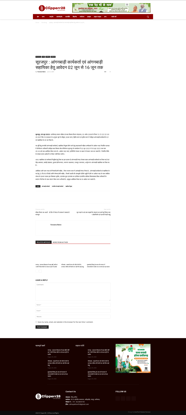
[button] (147, 16)
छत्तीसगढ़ (48, 57)
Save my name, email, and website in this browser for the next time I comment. (65, 322)
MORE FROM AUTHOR (60, 242)
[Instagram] (123, 398)
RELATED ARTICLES (43, 242)
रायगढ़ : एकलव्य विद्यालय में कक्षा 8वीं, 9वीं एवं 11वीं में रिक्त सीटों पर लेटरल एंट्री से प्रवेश (58, 352)
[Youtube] (134, 398)
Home (37, 22)
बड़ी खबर (53, 57)
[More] (57, 76)
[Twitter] (42, 76)
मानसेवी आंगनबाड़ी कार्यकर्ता (57, 186)
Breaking (44, 22)
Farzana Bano (41, 71)
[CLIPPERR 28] (53, 8)
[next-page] (40, 271)
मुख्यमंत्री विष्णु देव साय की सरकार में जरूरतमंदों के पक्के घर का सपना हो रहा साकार (58, 374)
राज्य (43, 57)
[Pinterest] (47, 76)
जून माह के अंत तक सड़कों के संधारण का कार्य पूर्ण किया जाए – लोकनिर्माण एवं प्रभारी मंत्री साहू (93, 213)
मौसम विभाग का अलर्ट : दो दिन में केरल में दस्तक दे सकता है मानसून (52, 213)
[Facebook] (38, 76)
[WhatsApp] (52, 76)
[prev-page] (37, 271)
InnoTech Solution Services (142, 412)
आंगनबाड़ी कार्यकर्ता (46, 186)
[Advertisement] (93, 40)
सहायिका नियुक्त (69, 186)
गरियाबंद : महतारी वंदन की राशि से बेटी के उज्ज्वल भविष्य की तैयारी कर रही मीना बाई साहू (58, 363)
